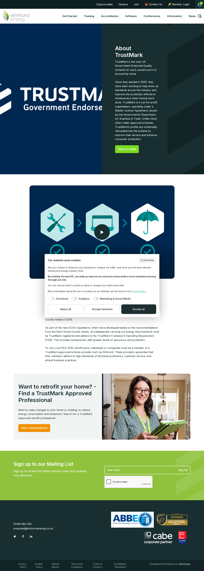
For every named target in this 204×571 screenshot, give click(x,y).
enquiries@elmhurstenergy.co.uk (33, 528)
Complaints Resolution (120, 565)
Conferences (152, 16)
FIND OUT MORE (127, 149)
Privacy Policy (22, 565)
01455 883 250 (23, 524)
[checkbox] (58, 299)
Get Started (69, 16)
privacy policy (138, 291)
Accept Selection (102, 309)
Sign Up (183, 470)
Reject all (65, 309)
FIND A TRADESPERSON (34, 428)
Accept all (139, 309)
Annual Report (55, 565)
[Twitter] (15, 536)
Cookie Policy (39, 565)
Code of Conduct (97, 565)
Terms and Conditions (77, 565)
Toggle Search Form (200, 16)
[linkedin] (31, 536)
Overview (148, 260)
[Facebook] (23, 536)
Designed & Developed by (169, 563)
